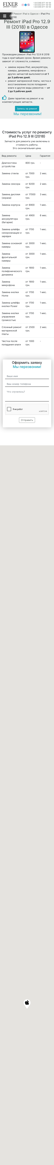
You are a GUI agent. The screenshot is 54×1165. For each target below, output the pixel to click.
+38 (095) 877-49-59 (42, 7)
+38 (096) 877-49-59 (42, 3)
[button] (27, 1004)
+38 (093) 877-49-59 (42, 5)
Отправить (27, 420)
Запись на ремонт (27, 108)
